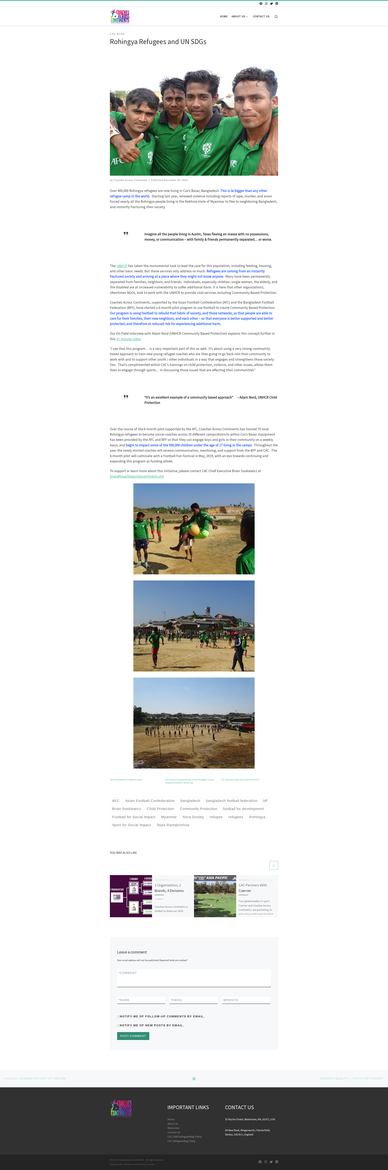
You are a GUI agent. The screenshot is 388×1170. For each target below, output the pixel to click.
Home (170, 1119)
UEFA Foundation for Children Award (126, 779)
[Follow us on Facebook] (260, 4)
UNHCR (121, 266)
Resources (173, 1128)
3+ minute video (128, 339)
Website (231, 1000)
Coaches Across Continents (130, 180)
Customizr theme (147, 1164)
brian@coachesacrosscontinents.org (137, 476)
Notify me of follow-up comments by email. (162, 1016)
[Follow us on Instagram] (266, 4)
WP (121, 1164)
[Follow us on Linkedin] (277, 4)
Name (124, 1000)
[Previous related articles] (264, 865)
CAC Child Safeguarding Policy (184, 1136)
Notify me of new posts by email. (152, 1025)
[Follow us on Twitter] (271, 4)
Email (177, 1000)
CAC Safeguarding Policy (181, 1141)
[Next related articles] (273, 865)
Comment (127, 972)
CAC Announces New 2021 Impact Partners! (240, 779)
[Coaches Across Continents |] (120, 15)
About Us (172, 1123)
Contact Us (173, 1132)
